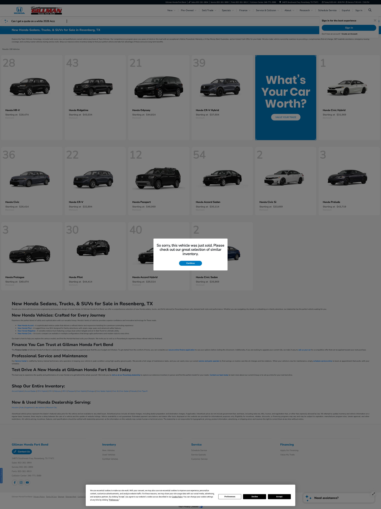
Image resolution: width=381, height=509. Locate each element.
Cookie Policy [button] (177, 497)
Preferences (229, 497)
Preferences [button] (114, 500)
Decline (255, 497)
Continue (190, 263)
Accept (279, 497)
